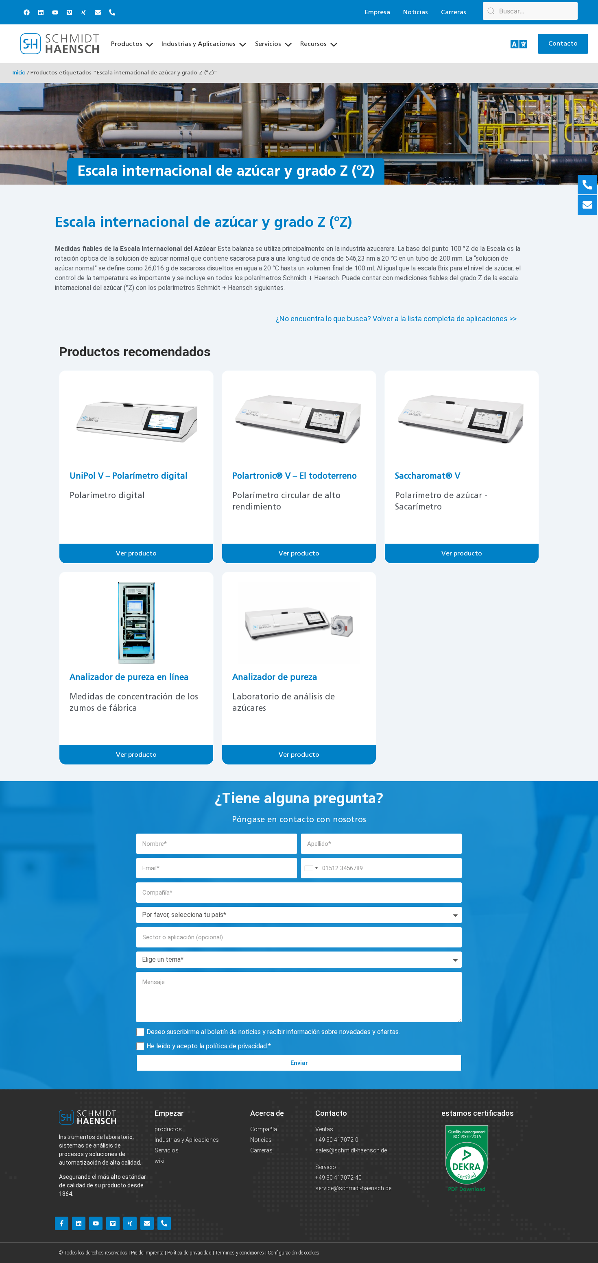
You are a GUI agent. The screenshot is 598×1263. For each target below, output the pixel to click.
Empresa (377, 12)
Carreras (453, 12)
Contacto (331, 1113)
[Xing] (83, 12)
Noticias (415, 12)
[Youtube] (55, 12)
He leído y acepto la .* (208, 1046)
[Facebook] (26, 12)
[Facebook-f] (61, 1223)
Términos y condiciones (239, 1253)
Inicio (19, 73)
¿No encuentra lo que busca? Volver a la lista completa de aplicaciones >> (396, 318)
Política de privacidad (189, 1253)
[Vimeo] (69, 12)
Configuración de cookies (293, 1253)
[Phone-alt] (112, 12)
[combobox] (310, 868)
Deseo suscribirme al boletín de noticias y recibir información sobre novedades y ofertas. (273, 1032)
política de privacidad (236, 1046)
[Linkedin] (41, 12)
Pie (134, 1253)
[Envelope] (98, 12)
